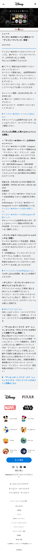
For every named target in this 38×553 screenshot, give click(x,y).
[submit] (35, 4)
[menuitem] (3, 4)
